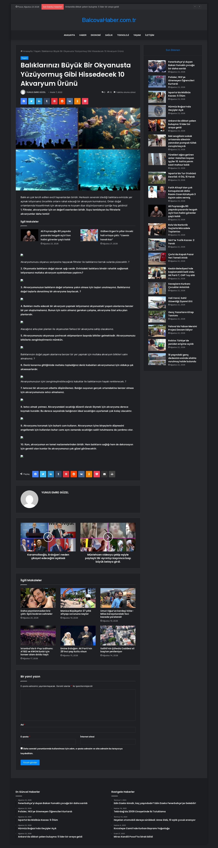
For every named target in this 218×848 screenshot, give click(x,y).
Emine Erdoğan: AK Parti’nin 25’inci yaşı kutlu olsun (76, 650)
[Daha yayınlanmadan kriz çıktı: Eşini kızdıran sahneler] (38, 598)
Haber (82, 35)
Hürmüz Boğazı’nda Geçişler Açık (179, 108)
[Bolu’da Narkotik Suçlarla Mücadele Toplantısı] (157, 229)
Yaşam (137, 35)
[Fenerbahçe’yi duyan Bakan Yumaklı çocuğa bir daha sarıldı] (157, 66)
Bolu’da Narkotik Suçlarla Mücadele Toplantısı (179, 228)
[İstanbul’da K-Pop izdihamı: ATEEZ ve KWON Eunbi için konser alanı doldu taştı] (38, 635)
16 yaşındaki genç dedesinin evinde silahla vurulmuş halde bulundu (182, 358)
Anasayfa (69, 35)
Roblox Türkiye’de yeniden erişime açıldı (181, 342)
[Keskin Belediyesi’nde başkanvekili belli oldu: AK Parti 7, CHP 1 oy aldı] (157, 273)
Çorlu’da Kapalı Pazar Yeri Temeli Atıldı (181, 256)
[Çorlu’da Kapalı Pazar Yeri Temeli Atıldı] (157, 259)
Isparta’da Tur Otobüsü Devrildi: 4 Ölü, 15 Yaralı (182, 175)
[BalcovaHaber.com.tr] (109, 20)
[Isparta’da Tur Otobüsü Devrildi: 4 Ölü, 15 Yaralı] (157, 178)
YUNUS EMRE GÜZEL (36, 92)
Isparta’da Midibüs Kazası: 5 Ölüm (179, 94)
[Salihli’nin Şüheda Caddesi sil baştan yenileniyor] (117, 635)
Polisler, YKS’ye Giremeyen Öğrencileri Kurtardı (181, 80)
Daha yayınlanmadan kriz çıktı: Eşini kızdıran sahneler (37, 612)
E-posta (25, 736)
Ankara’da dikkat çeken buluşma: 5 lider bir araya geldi (182, 124)
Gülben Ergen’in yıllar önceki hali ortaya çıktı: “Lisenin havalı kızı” (116, 235)
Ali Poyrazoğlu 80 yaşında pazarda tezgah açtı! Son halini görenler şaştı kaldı (56, 235)
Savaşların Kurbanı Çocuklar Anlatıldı (179, 285)
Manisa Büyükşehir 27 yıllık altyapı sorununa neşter (75, 612)
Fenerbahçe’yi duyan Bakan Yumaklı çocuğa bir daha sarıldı (181, 65)
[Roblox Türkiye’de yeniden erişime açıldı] (157, 345)
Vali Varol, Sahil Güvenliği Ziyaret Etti (180, 299)
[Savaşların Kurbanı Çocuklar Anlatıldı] (157, 288)
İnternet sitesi (87, 736)
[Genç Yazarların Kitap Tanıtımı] (157, 317)
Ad (23, 724)
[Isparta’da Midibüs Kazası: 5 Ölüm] (157, 97)
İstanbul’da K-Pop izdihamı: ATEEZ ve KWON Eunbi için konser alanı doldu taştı (37, 651)
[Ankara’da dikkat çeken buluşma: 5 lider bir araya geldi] (157, 125)
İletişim (149, 35)
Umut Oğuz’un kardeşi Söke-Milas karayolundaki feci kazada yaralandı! (117, 614)
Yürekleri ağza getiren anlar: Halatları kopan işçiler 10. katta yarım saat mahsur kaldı (181, 159)
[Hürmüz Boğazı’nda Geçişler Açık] (157, 111)
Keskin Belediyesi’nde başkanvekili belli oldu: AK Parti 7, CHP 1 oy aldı (181, 272)
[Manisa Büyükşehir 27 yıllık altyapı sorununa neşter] (78, 598)
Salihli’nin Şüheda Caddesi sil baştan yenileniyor (117, 650)
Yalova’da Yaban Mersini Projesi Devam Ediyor (182, 328)
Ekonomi (96, 35)
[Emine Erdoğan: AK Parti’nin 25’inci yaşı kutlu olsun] (78, 635)
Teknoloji (123, 35)
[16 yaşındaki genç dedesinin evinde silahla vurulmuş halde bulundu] (157, 359)
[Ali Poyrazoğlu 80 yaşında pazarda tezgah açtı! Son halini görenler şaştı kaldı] (29, 235)
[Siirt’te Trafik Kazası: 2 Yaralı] (157, 245)
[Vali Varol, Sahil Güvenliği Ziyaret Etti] (157, 302)
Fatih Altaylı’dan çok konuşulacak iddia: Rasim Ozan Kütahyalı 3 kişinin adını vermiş (182, 192)
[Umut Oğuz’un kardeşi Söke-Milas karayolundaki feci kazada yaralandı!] (117, 598)
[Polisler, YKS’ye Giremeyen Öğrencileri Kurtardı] (157, 81)
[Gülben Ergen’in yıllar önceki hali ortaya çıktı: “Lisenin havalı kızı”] (89, 235)
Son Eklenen (173, 49)
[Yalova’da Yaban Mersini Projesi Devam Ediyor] (157, 331)
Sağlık (109, 35)
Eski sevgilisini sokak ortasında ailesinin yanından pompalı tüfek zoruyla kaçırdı (182, 141)
